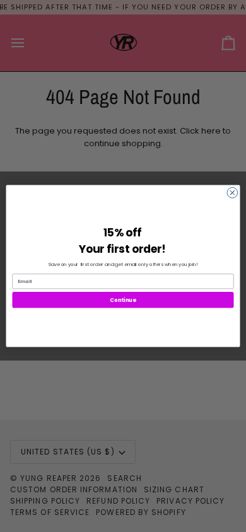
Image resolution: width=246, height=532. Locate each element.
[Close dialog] (232, 192)
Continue (123, 299)
